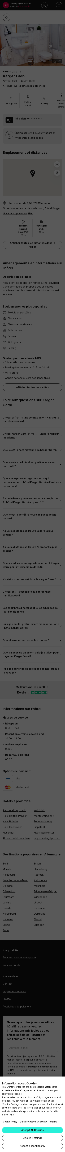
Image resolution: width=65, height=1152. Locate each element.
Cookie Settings (32, 1137)
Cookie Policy (10, 1121)
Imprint (53, 1121)
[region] (32, 1114)
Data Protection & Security (33, 1121)
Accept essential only (32, 1145)
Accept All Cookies (32, 1130)
